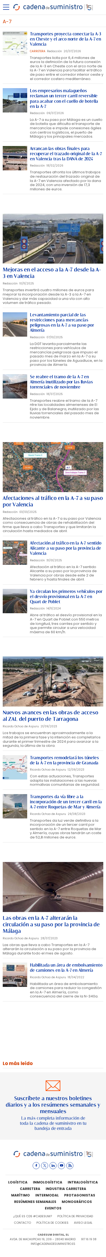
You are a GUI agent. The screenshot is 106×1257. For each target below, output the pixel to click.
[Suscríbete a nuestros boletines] (53, 1106)
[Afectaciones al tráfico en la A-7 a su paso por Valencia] (53, 467)
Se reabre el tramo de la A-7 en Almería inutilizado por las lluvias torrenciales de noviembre (61, 382)
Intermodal (47, 1195)
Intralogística (83, 1182)
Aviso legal (83, 1222)
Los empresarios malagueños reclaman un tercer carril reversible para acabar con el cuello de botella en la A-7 (64, 98)
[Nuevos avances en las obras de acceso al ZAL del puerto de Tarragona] (53, 681)
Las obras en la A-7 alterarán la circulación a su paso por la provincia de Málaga (51, 924)
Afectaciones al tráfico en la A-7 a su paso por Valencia (53, 501)
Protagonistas (79, 1195)
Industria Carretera (66, 1188)
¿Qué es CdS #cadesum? (32, 1216)
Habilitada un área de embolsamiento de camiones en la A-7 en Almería (66, 967)
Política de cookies (52, 1222)
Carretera (30, 1188)
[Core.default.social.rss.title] (70, 1165)
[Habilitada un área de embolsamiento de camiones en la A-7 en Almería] (15, 975)
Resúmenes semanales (35, 1201)
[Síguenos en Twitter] (44, 1165)
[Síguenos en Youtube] (61, 1165)
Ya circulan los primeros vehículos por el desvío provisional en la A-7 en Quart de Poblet (66, 597)
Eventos (53, 1208)
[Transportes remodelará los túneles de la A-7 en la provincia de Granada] (15, 767)
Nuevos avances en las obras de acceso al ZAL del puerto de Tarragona (50, 715)
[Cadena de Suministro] (53, 1156)
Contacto (22, 1222)
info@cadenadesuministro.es (53, 1244)
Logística (17, 1182)
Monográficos (77, 1201)
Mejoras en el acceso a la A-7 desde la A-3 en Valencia (52, 273)
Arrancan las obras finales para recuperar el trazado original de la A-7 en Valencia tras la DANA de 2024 (66, 154)
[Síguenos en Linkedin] (53, 1165)
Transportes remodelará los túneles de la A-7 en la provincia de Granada (64, 760)
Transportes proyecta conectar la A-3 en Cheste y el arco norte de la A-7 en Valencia (65, 39)
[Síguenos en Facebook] (36, 1165)
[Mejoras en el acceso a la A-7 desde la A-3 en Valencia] (53, 239)
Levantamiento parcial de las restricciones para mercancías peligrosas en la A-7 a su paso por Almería (62, 322)
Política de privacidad (75, 1216)
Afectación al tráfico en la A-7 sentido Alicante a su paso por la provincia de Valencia (65, 548)
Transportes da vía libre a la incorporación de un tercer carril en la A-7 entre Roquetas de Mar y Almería (66, 802)
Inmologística (47, 1182)
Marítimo (20, 1195)
